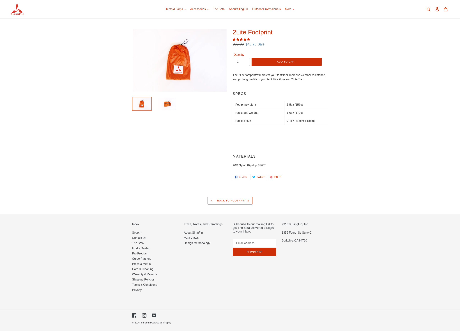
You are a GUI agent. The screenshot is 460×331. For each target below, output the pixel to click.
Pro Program (140, 253)
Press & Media (141, 263)
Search (136, 232)
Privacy (137, 289)
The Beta (138, 243)
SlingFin (145, 322)
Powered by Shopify (160, 322)
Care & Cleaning (142, 269)
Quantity (239, 54)
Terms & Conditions (144, 284)
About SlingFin (193, 232)
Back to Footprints (232, 200)
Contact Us (139, 237)
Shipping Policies (143, 279)
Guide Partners (141, 258)
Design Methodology (197, 243)
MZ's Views (191, 237)
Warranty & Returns (144, 274)
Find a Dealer (141, 248)
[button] (242, 39)
